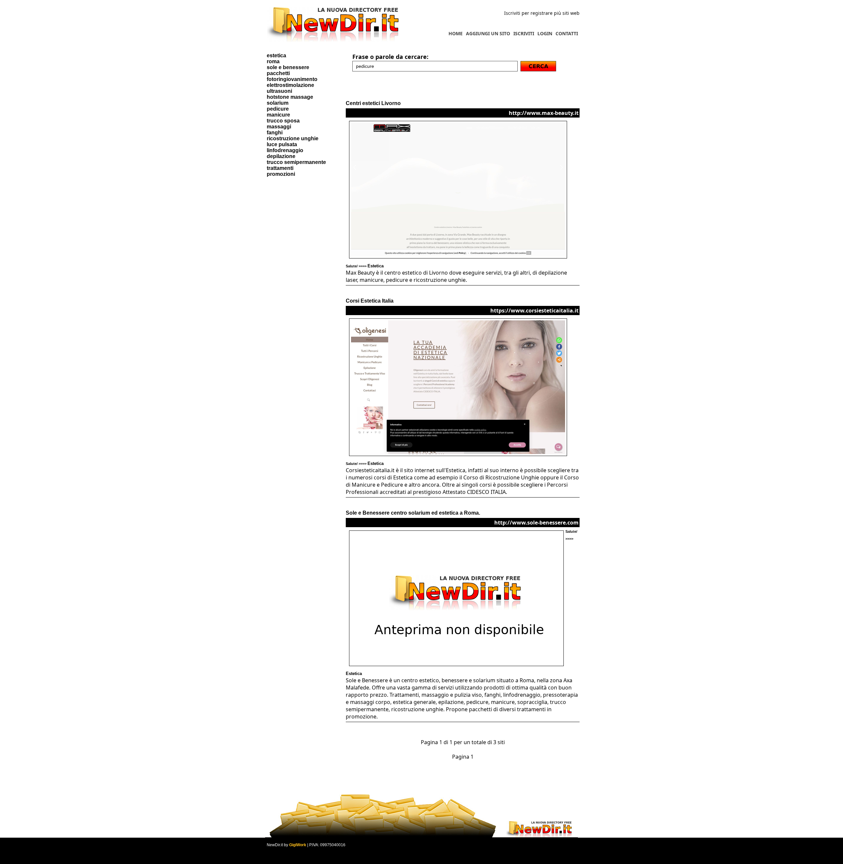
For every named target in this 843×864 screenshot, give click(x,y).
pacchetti (278, 73)
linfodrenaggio (285, 150)
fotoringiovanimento (292, 79)
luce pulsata (282, 144)
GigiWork (297, 845)
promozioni (281, 174)
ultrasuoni (279, 91)
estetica (276, 55)
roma (273, 61)
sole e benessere (288, 67)
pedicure (278, 109)
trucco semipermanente (296, 162)
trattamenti (280, 168)
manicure (278, 115)
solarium (277, 103)
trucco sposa (283, 120)
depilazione (281, 156)
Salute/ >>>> (365, 266)
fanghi (275, 132)
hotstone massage (290, 97)
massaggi (279, 126)
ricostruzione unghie (292, 138)
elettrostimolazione (290, 85)
